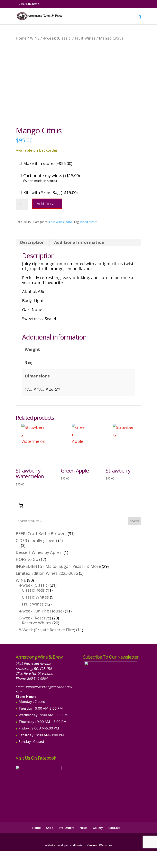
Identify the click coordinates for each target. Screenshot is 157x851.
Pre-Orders (66, 828)
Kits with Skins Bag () (50, 192)
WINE (34, 38)
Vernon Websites (100, 845)
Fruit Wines (85, 38)
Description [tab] (32, 242)
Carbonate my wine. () (51, 175)
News (83, 828)
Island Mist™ (88, 222)
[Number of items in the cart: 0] (21, 505)
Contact (114, 828)
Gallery (98, 828)
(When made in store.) (40, 180)
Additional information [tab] (79, 242)
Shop (49, 828)
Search (134, 521)
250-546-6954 (37, 678)
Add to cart (47, 203)
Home (21, 38)
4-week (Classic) (57, 38)
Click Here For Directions (34, 673)
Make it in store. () (47, 163)
